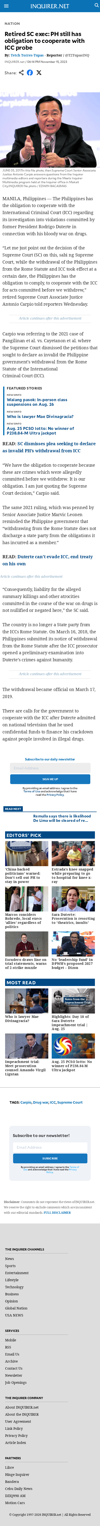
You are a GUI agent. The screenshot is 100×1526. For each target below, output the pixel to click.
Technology (14, 1287)
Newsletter (13, 1375)
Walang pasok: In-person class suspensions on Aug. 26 (37, 402)
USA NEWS (14, 1315)
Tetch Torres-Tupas (27, 55)
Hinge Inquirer (17, 1474)
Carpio (26, 1102)
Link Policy (14, 1428)
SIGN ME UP (50, 779)
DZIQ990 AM (15, 1495)
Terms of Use (31, 791)
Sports (10, 1265)
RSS (8, 1347)
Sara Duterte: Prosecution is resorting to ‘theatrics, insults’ (73, 918)
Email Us (12, 1354)
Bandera (12, 1481)
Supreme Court (70, 1102)
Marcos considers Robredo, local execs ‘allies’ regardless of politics (23, 920)
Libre (9, 1467)
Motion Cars (15, 1502)
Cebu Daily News (18, 1488)
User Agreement (18, 1421)
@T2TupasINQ (77, 55)
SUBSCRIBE (50, 1158)
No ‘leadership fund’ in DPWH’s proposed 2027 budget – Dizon (72, 963)
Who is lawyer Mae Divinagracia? (40, 416)
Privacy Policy (55, 794)
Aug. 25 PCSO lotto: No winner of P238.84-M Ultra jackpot (40, 431)
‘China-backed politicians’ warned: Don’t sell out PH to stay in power (23, 875)
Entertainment (17, 1272)
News (9, 1258)
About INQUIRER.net (22, 1407)
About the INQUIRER (22, 1414)
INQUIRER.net (15, 62)
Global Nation (16, 1308)
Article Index (15, 1442)
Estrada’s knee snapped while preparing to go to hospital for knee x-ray (72, 875)
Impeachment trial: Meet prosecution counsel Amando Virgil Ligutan (25, 1067)
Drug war (40, 1102)
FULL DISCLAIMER (57, 1213)
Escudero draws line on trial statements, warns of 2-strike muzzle (26, 963)
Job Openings (15, 1382)
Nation (12, 23)
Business (12, 1294)
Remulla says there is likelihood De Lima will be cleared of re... (62, 818)
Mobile (10, 1340)
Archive (11, 1361)
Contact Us (13, 1368)
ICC (53, 1102)
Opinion (11, 1301)
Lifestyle (11, 1280)
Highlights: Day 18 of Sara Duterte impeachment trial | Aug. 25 (70, 1022)
